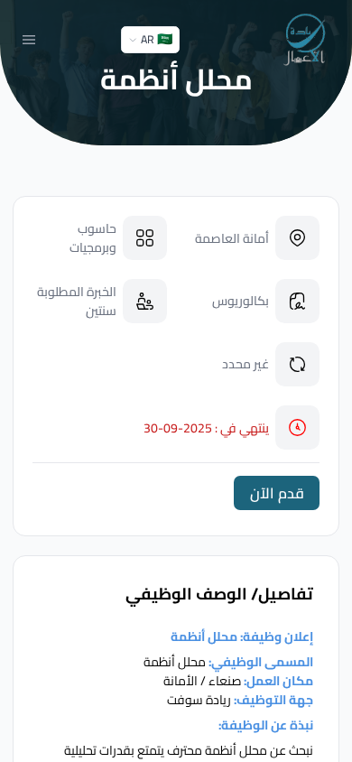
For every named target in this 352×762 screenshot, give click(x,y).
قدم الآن (277, 492)
